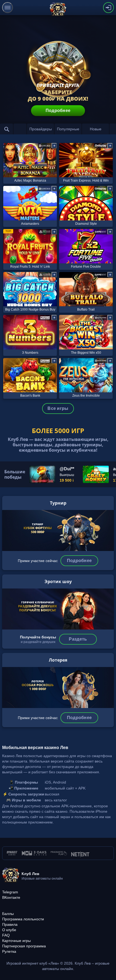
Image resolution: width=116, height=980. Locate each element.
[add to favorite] (54, 145)
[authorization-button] (108, 7)
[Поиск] (6, 129)
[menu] (7, 7)
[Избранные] (19, 129)
